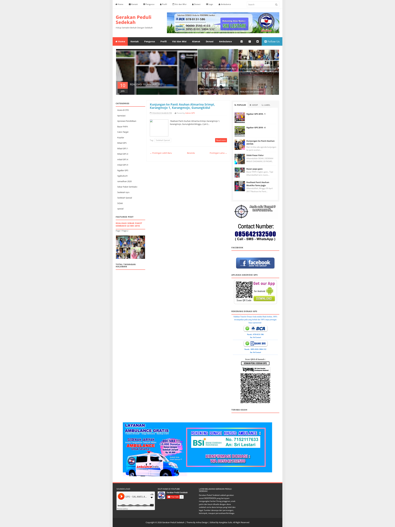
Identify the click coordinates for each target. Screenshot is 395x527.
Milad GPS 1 (122, 148)
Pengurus (150, 4)
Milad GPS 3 (122, 153)
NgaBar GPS (122, 170)
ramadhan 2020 (124, 181)
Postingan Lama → (218, 153)
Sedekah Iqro (123, 192)
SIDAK (120, 203)
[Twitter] (258, 41)
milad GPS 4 (122, 159)
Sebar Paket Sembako (127, 186)
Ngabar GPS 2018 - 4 (255, 127)
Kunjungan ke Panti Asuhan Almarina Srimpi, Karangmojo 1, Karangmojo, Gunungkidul (182, 106)
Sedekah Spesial (124, 197)
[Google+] (250, 41)
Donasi (197, 4)
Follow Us (273, 41)
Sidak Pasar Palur (255, 155)
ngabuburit (122, 175)
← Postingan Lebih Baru (161, 153)
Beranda (191, 153)
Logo (210, 4)
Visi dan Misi (180, 4)
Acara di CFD (123, 110)
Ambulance (225, 4)
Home (120, 4)
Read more (221, 140)
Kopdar (120, 137)
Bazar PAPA (122, 126)
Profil (164, 4)
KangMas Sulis (225, 522)
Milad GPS (122, 143)
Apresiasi (121, 115)
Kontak (134, 4)
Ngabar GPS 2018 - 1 (255, 113)
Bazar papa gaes (254, 168)
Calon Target (123, 132)
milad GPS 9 (122, 164)
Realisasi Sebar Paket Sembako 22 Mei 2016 (129, 224)
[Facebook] (242, 41)
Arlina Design (202, 522)
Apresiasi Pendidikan (126, 121)
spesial (120, 208)
